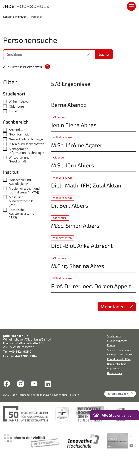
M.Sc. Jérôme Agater (76, 145)
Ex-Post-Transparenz (119, 354)
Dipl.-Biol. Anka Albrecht (82, 245)
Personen (36, 16)
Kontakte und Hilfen (14, 16)
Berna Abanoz (69, 104)
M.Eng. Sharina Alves (77, 265)
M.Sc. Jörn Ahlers (72, 165)
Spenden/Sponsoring (119, 349)
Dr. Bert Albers (69, 205)
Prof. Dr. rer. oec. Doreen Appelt (91, 286)
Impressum (113, 368)
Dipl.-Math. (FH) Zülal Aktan (86, 185)
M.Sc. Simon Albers (75, 225)
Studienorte (114, 335)
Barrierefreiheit (116, 363)
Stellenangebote (117, 340)
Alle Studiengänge (117, 415)
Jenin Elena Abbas (74, 125)
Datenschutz (114, 373)
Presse (111, 345)
